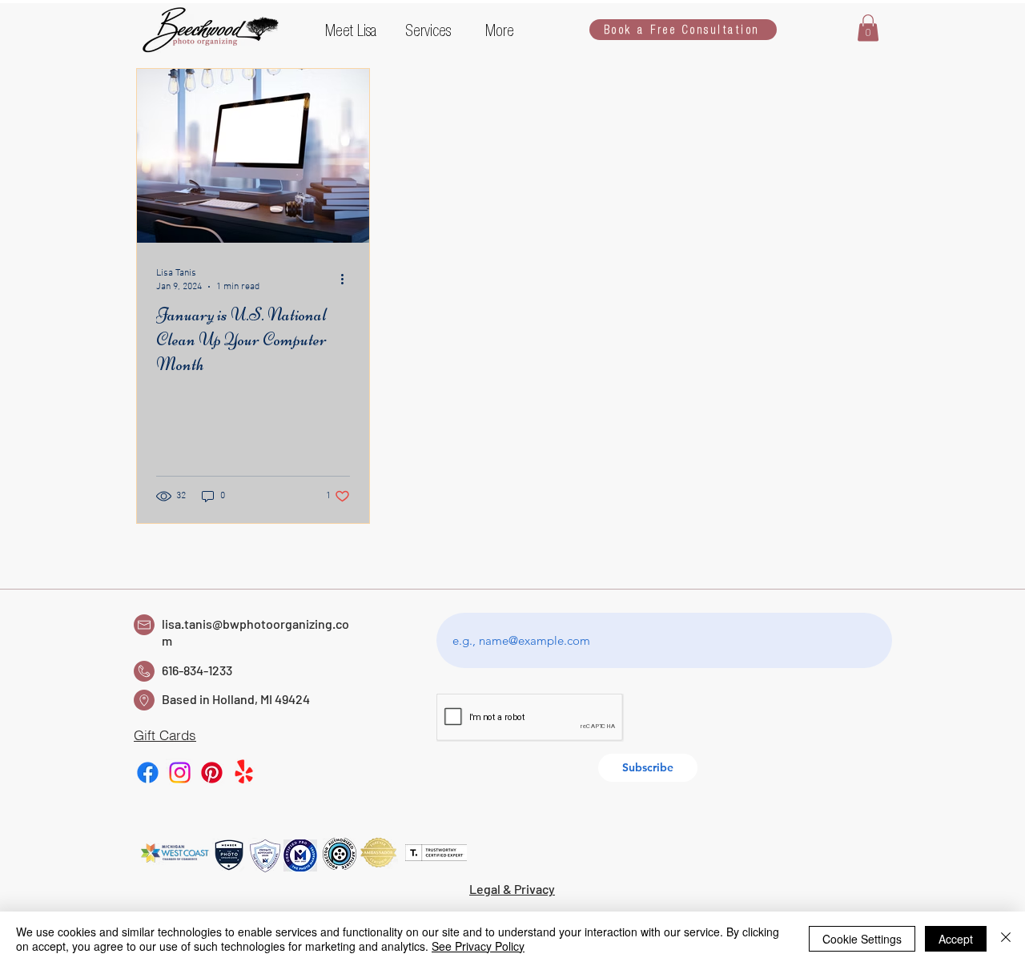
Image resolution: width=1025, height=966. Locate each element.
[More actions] (347, 278)
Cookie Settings (862, 939)
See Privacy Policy (478, 946)
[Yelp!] (244, 773)
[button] (353, 29)
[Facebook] (148, 773)
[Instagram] (180, 773)
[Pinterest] (212, 773)
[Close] (1005, 938)
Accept (956, 939)
